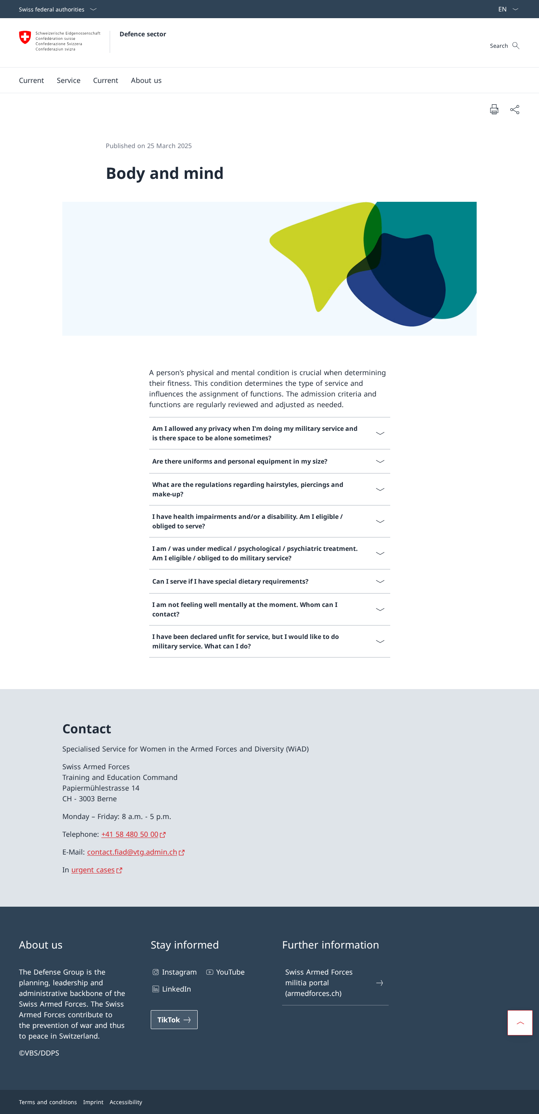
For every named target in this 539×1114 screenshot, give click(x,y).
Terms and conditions (48, 1102)
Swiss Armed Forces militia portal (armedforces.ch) (319, 982)
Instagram (179, 972)
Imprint (93, 1102)
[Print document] (494, 109)
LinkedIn (176, 989)
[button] (32, 80)
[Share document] (514, 109)
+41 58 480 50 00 (129, 834)
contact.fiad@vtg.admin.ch (132, 852)
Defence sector (143, 34)
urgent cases (93, 869)
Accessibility (126, 1102)
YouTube (230, 972)
